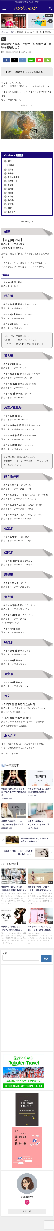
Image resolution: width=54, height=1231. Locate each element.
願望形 (9, 193)
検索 (4, 953)
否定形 (9, 185)
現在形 (9, 169)
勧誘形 (9, 200)
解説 (8, 161)
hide (19, 155)
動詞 (3, 39)
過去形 (9, 173)
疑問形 (9, 189)
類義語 (11, 165)
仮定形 (8, 204)
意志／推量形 (12, 177)
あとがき (10, 212)
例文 (8, 208)
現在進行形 (11, 181)
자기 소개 (27, 1211)
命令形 (9, 196)
